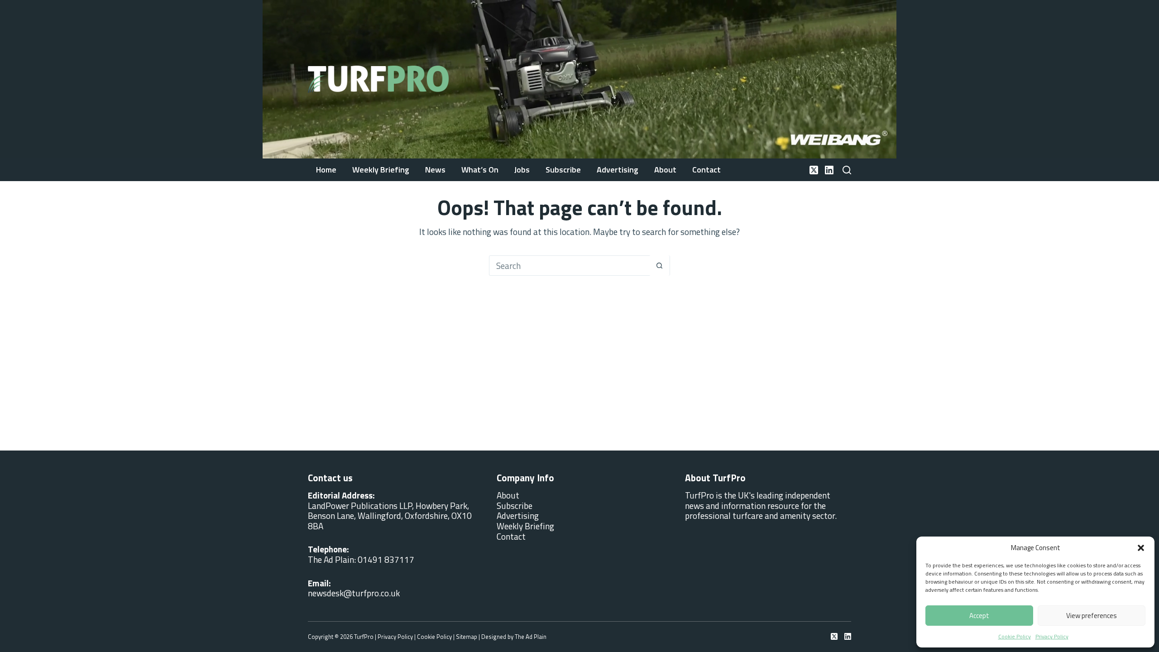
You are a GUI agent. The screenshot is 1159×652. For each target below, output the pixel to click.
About (665, 169)
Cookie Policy (1014, 636)
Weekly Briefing (380, 169)
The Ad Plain (530, 636)
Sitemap (466, 636)
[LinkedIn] (829, 170)
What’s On (479, 169)
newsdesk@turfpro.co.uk (354, 592)
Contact (706, 169)
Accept (979, 615)
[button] (1140, 547)
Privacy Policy (1051, 636)
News (435, 169)
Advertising (617, 169)
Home (326, 169)
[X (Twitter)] (813, 170)
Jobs (522, 169)
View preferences (1091, 615)
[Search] (847, 170)
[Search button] (659, 265)
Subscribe (563, 169)
